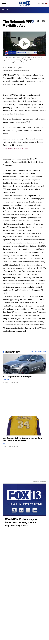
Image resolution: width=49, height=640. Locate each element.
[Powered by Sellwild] (43, 481)
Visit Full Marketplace (38, 351)
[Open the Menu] (4, 3)
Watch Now (42, 3)
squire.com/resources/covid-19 (15, 148)
